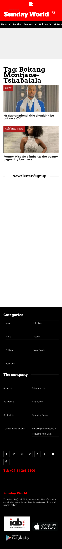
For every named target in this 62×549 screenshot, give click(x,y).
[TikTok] (30, 454)
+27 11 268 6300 (22, 470)
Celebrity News (14, 128)
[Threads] (6, 462)
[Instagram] (14, 454)
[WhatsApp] (45, 454)
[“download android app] (17, 541)
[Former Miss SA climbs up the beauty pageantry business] (31, 139)
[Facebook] (6, 454)
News (8, 87)
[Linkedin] (22, 454)
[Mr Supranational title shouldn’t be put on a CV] (31, 98)
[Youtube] (53, 454)
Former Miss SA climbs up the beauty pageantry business (30, 158)
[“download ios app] (45, 531)
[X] (37, 454)
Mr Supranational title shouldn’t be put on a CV (28, 117)
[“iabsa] (17, 531)
